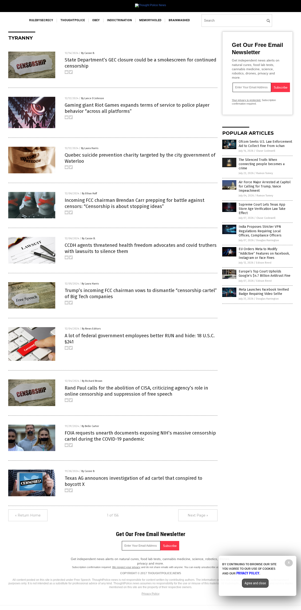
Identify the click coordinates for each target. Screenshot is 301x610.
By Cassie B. (88, 53)
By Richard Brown (92, 380)
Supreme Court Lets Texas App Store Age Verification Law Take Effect (262, 209)
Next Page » (198, 515)
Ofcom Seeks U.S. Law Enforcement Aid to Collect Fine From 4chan (265, 144)
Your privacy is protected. (246, 100)
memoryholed (150, 20)
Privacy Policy (150, 593)
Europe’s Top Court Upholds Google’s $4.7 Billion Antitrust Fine (264, 273)
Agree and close (255, 583)
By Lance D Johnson (92, 98)
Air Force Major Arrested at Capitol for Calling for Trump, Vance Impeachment (265, 186)
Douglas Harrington (267, 240)
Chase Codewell (265, 150)
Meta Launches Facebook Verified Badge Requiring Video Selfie (264, 292)
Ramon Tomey (264, 173)
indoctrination (119, 20)
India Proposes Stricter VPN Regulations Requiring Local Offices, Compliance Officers (260, 231)
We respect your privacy (126, 567)
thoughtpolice (72, 20)
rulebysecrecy (41, 20)
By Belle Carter (90, 426)
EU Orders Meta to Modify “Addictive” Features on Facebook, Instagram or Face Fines (264, 253)
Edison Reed (263, 262)
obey (96, 20)
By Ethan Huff (89, 193)
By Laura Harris (89, 148)
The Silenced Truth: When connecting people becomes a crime (262, 164)
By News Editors (91, 328)
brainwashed (179, 20)
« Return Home (28, 515)
